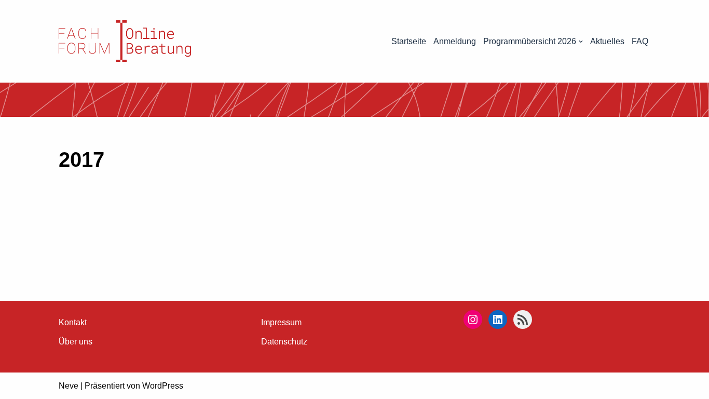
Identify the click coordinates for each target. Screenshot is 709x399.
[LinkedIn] (497, 319)
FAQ (640, 41)
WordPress (162, 385)
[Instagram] (472, 319)
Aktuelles (607, 41)
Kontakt (73, 322)
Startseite (408, 41)
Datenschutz (284, 341)
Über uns (75, 341)
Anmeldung (454, 41)
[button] (581, 41)
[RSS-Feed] (522, 319)
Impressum (281, 322)
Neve (68, 385)
